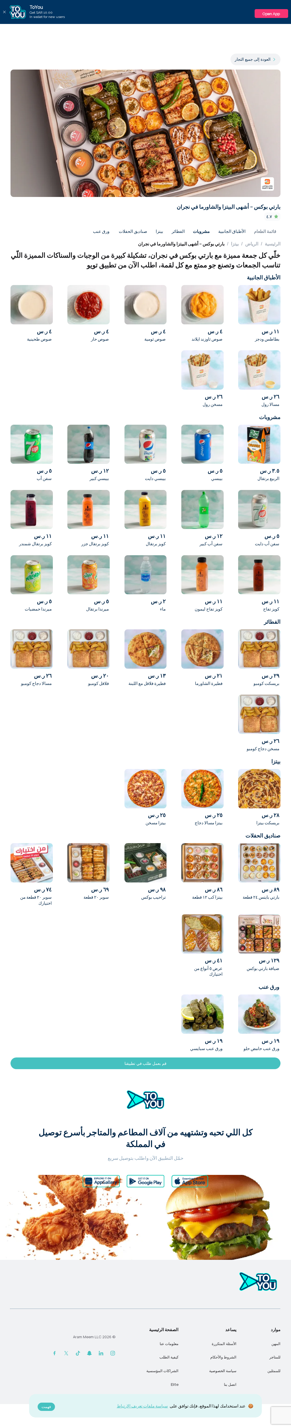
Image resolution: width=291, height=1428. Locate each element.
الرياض (251, 243)
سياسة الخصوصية (222, 1370)
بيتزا (235, 243)
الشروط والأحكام (223, 1357)
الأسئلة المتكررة (224, 1343)
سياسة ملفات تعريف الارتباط (142, 1406)
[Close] (4, 12)
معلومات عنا (169, 1343)
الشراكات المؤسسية (162, 1370)
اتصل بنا (230, 1384)
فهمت (46, 1407)
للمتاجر (274, 1357)
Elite (174, 1384)
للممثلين (273, 1370)
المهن (275, 1343)
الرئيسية (272, 243)
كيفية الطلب (168, 1357)
